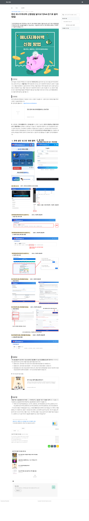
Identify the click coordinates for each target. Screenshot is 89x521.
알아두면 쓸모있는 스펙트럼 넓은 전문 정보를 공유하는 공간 (27, 487)
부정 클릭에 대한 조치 (68, 21)
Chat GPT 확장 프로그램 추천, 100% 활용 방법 (19, 440)
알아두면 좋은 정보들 (16, 11)
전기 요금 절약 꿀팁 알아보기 (16, 439)
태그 (17, 8)
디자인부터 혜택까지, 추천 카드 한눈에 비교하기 (24, 423)
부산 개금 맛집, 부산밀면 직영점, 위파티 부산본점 (20, 436)
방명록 (22, 8)
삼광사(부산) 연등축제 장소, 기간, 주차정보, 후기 (19, 437)
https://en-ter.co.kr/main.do (30, 103)
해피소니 (23, 11)
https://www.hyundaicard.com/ (19, 419)
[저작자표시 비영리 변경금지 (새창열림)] (57, 429)
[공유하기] (18, 430)
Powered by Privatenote (5, 501)
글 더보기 (35, 476)
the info (8, 2)
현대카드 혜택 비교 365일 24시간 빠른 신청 (24, 421)
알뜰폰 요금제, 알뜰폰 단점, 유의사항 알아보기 (19, 442)
